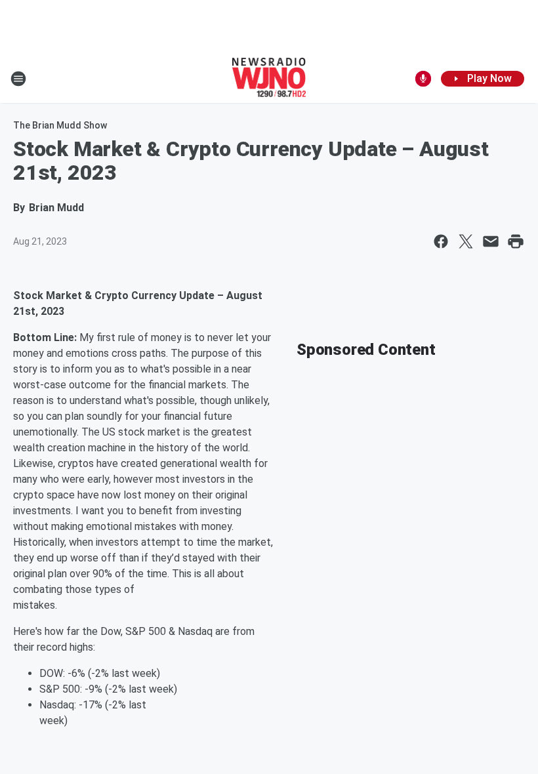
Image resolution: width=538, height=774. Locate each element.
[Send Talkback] (423, 79)
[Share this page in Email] (491, 241)
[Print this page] (516, 241)
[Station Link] (269, 79)
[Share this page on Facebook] (441, 241)
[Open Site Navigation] (18, 79)
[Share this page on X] (466, 241)
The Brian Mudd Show (60, 125)
